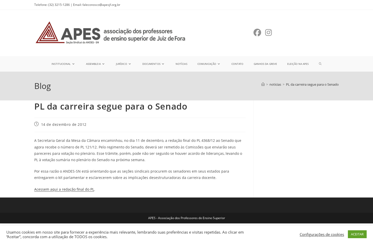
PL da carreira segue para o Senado (312, 84)
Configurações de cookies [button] (322, 234)
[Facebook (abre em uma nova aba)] (257, 32)
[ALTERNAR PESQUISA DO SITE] (320, 63)
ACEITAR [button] (357, 234)
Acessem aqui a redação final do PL (64, 189)
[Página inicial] (263, 84)
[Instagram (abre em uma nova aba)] (268, 32)
